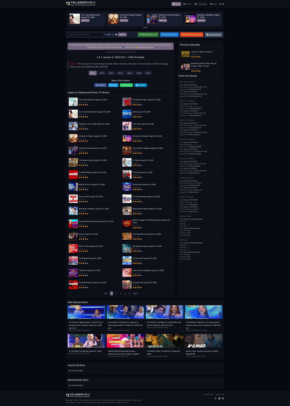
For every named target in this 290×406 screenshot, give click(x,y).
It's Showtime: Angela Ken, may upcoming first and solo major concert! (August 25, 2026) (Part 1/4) (203, 325)
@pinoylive (88, 45)
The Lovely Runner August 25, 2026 (93, 100)
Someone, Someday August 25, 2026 (147, 136)
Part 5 (130, 73)
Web (106, 34)
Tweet (114, 85)
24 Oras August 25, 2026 (142, 172)
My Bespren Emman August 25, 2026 (147, 246)
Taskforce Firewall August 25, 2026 (92, 148)
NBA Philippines (149, 34)
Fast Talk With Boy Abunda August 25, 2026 (96, 221)
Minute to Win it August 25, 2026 (92, 184)
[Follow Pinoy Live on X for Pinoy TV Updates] (215, 398)
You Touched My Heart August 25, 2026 (94, 112)
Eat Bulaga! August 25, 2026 (90, 258)
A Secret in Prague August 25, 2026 (93, 136)
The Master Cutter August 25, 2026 (93, 160)
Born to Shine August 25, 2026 (91, 246)
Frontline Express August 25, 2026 (92, 282)
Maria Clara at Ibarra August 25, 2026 (147, 209)
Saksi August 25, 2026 (141, 112)
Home (177, 4)
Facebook (101, 85)
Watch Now (85, 20)
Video (113, 34)
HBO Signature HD (192, 34)
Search (122, 34)
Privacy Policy (208, 394)
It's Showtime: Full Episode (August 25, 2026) (85, 351)
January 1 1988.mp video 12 (202, 52)
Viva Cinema (170, 34)
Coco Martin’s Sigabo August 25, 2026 (148, 148)
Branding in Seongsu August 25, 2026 (94, 209)
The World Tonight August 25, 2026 (146, 100)
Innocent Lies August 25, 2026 (145, 282)
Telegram (141, 85)
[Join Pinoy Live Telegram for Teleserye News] (219, 398)
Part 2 (102, 73)
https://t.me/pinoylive (146, 47)
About (214, 4)
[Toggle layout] (221, 4)
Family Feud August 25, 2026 (144, 184)
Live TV (188, 4)
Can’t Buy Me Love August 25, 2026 (147, 234)
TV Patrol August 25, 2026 (143, 160)
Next (135, 293)
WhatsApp (127, 85)
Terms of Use (219, 394)
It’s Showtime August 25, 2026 (145, 258)
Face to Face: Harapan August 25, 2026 (148, 270)
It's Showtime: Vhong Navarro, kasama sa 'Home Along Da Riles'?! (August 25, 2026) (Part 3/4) (125, 325)
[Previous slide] (69, 20)
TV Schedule (202, 4)
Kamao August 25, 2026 (88, 234)
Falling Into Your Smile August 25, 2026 (94, 124)
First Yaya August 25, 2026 (143, 124)
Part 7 (148, 73)
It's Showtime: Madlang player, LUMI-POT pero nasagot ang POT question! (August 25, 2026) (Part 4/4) (86, 325)
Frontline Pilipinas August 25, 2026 (92, 172)
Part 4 (120, 73)
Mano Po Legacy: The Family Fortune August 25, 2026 (151, 221)
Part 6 (139, 73)
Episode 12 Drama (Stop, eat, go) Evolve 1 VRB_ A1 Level (203, 64)
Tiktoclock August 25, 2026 (89, 270)
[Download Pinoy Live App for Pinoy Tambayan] (223, 398)
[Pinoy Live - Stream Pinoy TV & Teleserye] (81, 5)
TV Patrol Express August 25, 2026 (146, 197)
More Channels (215, 35)
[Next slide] (220, 20)
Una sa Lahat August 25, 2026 (91, 197)
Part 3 (111, 73)
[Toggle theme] (223, 4)
